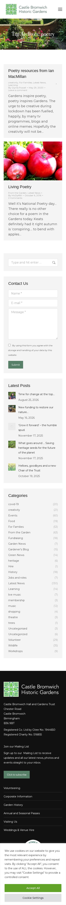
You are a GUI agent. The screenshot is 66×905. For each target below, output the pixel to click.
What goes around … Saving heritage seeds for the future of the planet (36, 447)
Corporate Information (18, 796)
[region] (33, 874)
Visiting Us (10, 821)
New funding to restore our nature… (35, 410)
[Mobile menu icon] (60, 9)
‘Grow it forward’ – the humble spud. (37, 428)
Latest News (39, 82)
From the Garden (17, 192)
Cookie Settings (33, 898)
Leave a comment (17, 90)
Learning (13, 85)
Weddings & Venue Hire (19, 830)
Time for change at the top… (36, 394)
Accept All (33, 888)
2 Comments (15, 198)
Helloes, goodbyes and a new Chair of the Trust (37, 468)
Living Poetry (19, 187)
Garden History (13, 805)
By (17, 87)
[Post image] (12, 395)
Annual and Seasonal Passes (22, 813)
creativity (13, 82)
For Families (25, 82)
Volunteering (12, 788)
